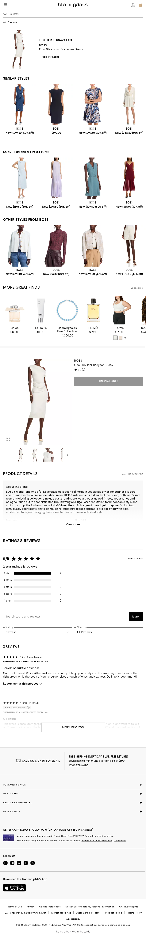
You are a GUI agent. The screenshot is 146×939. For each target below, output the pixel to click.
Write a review (135, 558)
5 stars (7, 573)
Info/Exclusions (78, 764)
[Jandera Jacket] (19, 246)
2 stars (7, 593)
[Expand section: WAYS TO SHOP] (73, 811)
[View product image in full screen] (8, 439)
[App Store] (14, 887)
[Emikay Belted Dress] (19, 178)
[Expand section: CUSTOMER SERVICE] (73, 784)
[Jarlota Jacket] (93, 246)
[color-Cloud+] (115, 338)
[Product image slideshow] (37, 402)
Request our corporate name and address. (107, 925)
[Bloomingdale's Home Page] (73, 5)
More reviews (73, 727)
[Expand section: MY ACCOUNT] (73, 793)
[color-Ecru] (120, 338)
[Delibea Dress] (19, 104)
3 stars (7, 586)
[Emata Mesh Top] (56, 246)
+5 (125, 338)
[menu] (5, 4)
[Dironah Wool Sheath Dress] (56, 104)
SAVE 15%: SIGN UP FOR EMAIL (41, 760)
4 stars (8, 580)
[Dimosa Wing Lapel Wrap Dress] (93, 178)
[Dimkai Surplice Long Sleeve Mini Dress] (129, 104)
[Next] (68, 455)
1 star (8, 600)
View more (73, 524)
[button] (37, 410)
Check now (120, 840)
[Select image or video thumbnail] (20, 455)
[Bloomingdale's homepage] (4, 22)
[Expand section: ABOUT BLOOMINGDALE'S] (73, 802)
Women (14, 22)
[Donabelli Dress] (129, 178)
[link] (19, 131)
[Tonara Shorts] (129, 246)
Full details (50, 57)
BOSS (43, 45)
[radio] (115, 337)
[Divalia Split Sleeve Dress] (93, 104)
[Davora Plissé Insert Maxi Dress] (56, 178)
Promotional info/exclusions (97, 840)
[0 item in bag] (140, 5)
